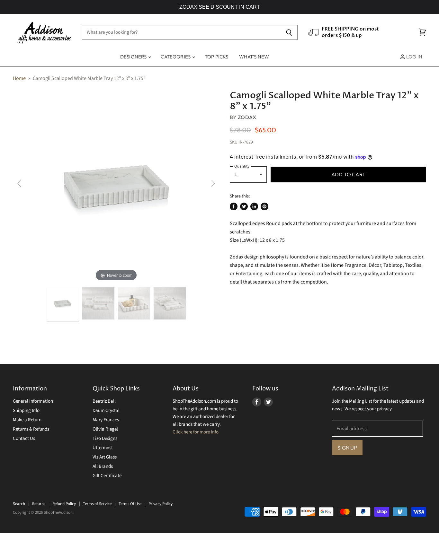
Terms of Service (97, 504)
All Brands (103, 466)
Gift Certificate (107, 475)
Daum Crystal (106, 410)
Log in (413, 57)
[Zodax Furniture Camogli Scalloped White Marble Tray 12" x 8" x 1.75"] (63, 304)
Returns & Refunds (31, 429)
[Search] (289, 32)
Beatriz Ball (104, 401)
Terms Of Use (130, 504)
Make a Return (27, 419)
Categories (176, 57)
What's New (254, 57)
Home (19, 78)
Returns (38, 504)
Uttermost (103, 447)
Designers (134, 57)
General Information (33, 401)
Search (19, 504)
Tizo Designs (105, 438)
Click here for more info (196, 432)
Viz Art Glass (105, 457)
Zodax (247, 117)
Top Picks (216, 57)
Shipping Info (26, 410)
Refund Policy (64, 504)
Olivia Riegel (105, 429)
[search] (181, 32)
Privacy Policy (160, 504)
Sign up (347, 447)
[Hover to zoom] (116, 186)
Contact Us (24, 438)
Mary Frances (106, 419)
